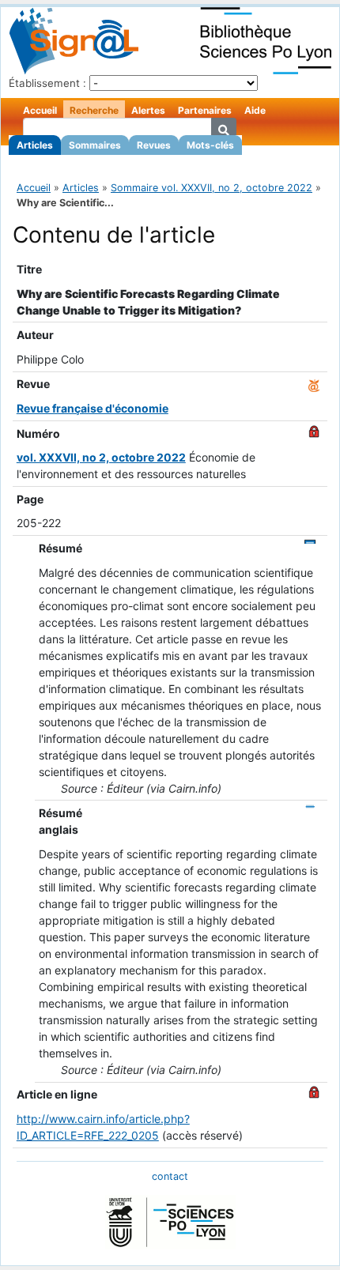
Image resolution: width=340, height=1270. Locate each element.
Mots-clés (210, 145)
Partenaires (205, 110)
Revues (154, 145)
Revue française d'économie (92, 408)
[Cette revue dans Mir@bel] (314, 383)
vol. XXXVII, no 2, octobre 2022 (101, 457)
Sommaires (95, 145)
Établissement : (47, 83)
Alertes (148, 110)
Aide (255, 110)
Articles (35, 145)
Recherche (94, 110)
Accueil (40, 110)
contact (170, 1176)
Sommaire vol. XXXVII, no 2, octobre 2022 (211, 188)
